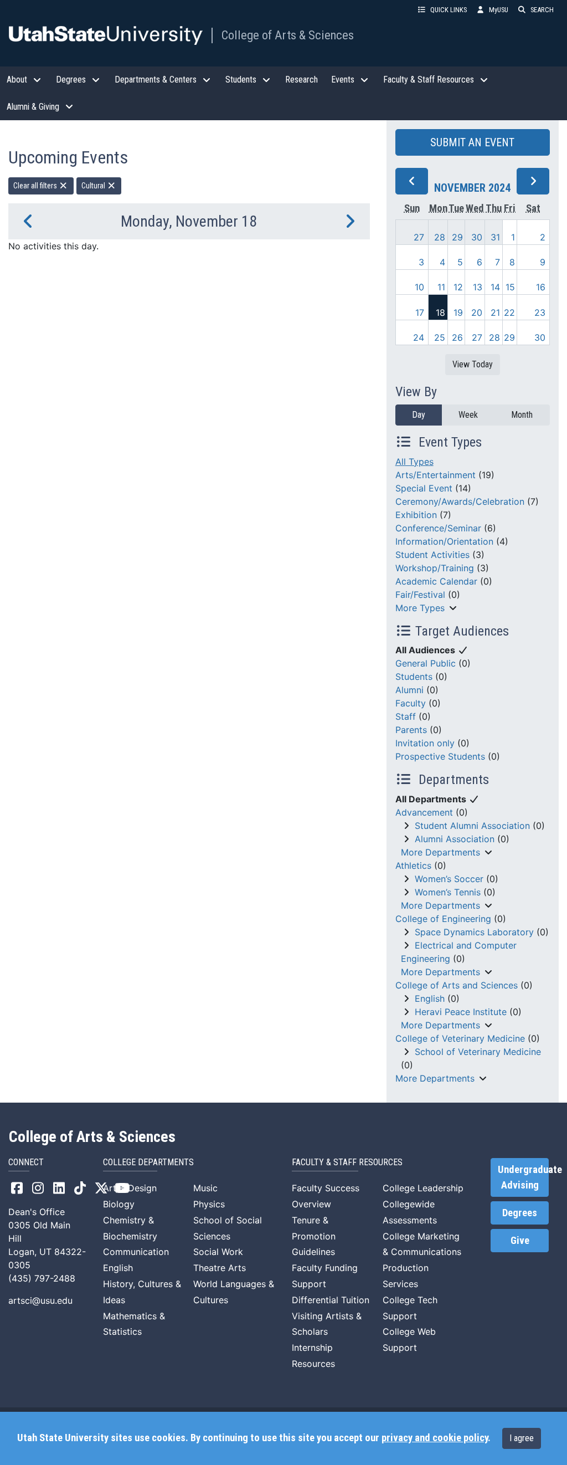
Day (418, 414)
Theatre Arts (219, 1267)
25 (439, 337)
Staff (405, 716)
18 (440, 312)
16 (540, 287)
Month (522, 414)
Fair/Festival (420, 594)
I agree (521, 1438)
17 (419, 312)
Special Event (423, 488)
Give (520, 1241)
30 (476, 237)
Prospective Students (440, 756)
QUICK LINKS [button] (448, 10)
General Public (425, 663)
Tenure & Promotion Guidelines (314, 1236)
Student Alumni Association (472, 825)
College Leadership (423, 1187)
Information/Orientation (444, 541)
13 (477, 287)
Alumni (409, 689)
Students (413, 676)
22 (509, 312)
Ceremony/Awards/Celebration (459, 501)
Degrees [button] (71, 79)
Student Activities (432, 554)
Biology (119, 1204)
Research (301, 79)
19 (458, 312)
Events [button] (342, 79)
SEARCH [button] (542, 10)
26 (457, 337)
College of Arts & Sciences (287, 35)
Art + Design (130, 1187)
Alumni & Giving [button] (33, 106)
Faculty (410, 703)
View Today (472, 364)
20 (476, 312)
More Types (420, 607)
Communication (136, 1251)
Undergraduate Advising (523, 1177)
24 (418, 337)
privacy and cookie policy (435, 1438)
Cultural (94, 185)
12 (458, 287)
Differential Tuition (330, 1299)
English (430, 998)
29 (457, 237)
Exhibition (416, 514)
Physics (209, 1204)
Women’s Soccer (449, 878)
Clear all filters (36, 185)
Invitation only (425, 743)
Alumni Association (454, 838)
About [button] (17, 79)
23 (539, 312)
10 (419, 287)
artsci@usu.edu (40, 1300)
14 (495, 287)
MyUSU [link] (498, 10)
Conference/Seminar (438, 528)
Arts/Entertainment (435, 474)
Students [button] (240, 79)
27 (419, 237)
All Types (414, 461)
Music (205, 1187)
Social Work (218, 1251)
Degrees (519, 1213)
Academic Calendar (436, 581)
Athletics (413, 865)
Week (468, 414)
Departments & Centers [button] (156, 79)
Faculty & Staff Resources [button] (428, 79)
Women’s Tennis (448, 892)
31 (495, 237)
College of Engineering (443, 918)
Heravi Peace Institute (461, 1011)
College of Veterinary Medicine (460, 1038)
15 (510, 287)
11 (441, 287)
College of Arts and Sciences (456, 985)
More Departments (440, 852)
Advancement (424, 812)
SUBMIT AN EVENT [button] (472, 142)
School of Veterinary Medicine (478, 1051)
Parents (411, 729)
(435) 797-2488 (41, 1278)
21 (495, 312)
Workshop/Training (434, 567)
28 (439, 237)
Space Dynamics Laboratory (474, 932)
